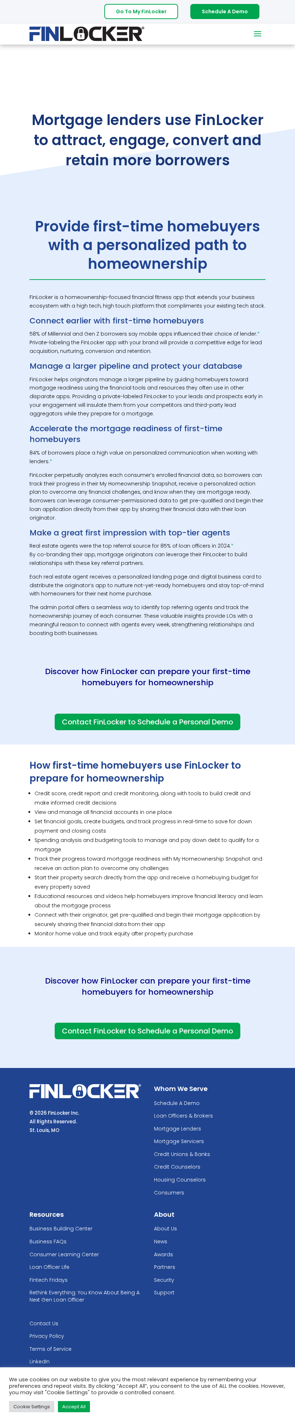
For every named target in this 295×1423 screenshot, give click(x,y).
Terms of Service (51, 1349)
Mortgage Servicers (179, 1141)
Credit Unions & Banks (182, 1154)
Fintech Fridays (49, 1280)
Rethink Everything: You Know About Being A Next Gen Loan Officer (85, 1296)
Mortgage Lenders (177, 1128)
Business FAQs (48, 1241)
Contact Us (44, 1323)
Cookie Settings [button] (31, 1406)
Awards (163, 1254)
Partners (164, 1267)
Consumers (169, 1192)
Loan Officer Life (49, 1267)
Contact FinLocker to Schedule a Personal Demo (147, 722)
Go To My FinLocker (141, 11)
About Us (165, 1228)
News (160, 1241)
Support (164, 1292)
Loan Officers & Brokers (183, 1116)
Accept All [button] (74, 1406)
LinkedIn (40, 1361)
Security (164, 1280)
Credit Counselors (177, 1167)
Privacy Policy (47, 1336)
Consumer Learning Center (64, 1254)
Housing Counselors (180, 1179)
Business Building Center (61, 1228)
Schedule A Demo (225, 11)
